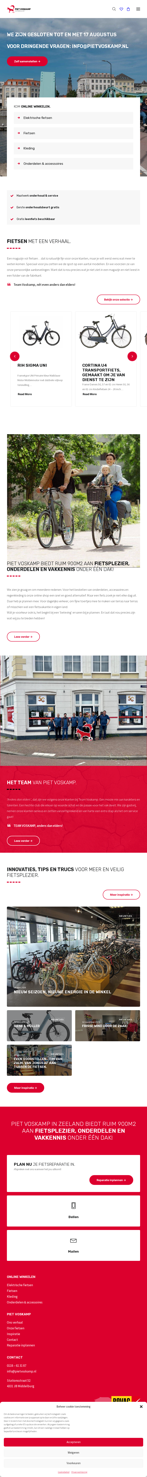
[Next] (132, 356)
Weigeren (73, 1452)
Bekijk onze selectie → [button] (118, 299)
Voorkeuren (74, 1463)
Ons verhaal (15, 1322)
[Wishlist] (119, 9)
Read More (25, 394)
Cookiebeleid (63, 1471)
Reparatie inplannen (21, 1345)
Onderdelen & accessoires (24, 1302)
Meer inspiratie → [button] (121, 894)
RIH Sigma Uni (32, 365)
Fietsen (12, 1291)
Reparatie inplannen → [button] (111, 1180)
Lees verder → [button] (23, 636)
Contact (12, 1340)
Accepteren (74, 1442)
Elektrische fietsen (20, 1285)
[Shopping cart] (126, 9)
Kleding (12, 1296)
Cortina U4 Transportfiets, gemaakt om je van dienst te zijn (103, 372)
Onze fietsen (15, 1328)
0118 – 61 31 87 (16, 1365)
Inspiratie (13, 1334)
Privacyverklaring (79, 1471)
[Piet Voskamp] (19, 9)
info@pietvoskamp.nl (21, 1371)
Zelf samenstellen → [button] (27, 61)
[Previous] (15, 356)
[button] (141, 1407)
